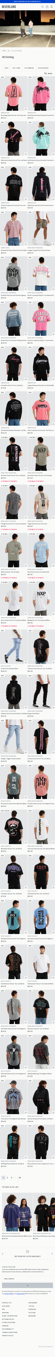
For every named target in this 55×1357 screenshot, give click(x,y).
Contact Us (6, 1303)
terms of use (21, 1293)
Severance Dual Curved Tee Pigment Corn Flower (41, 939)
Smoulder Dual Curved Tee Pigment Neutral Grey (14, 1029)
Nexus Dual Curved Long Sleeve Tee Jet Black (41, 1164)
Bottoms (16, 68)
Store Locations (8, 1322)
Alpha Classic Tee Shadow (10, 572)
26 (20, 1177)
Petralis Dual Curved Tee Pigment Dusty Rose (41, 804)
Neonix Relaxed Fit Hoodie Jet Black (40, 1119)
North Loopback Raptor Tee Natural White (41, 295)
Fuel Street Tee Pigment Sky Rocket (13, 1119)
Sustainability (8, 1329)
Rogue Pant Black (33, 713)
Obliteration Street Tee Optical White (40, 984)
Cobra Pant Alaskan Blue (9, 668)
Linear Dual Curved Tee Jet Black (39, 759)
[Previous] (3, 1254)
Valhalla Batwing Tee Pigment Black (40, 1074)
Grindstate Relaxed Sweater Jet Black (14, 430)
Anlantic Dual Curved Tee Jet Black (13, 475)
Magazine (32, 1316)
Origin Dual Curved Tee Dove (37, 524)
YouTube (32, 1313)
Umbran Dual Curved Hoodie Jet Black (14, 713)
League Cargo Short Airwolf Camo (39, 250)
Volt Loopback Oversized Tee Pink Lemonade (41, 430)
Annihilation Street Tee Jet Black (12, 984)
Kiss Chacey (6, 666)
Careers (5, 1326)
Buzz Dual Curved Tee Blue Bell (38, 572)
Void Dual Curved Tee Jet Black (38, 894)
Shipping (5, 1313)
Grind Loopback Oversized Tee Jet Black (14, 205)
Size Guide (6, 1306)
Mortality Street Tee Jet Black (11, 849)
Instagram (33, 1303)
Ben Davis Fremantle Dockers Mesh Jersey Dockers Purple (17, 1236)
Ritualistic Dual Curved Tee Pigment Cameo (14, 939)
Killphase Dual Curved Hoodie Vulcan (40, 205)
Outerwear (29, 68)
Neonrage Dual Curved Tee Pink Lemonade (14, 115)
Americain (5, 113)
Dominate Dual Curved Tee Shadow (40, 475)
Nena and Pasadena (35, 248)
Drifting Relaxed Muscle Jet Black (12, 1164)
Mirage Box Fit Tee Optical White (39, 620)
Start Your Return (9, 1316)
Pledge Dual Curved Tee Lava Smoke (13, 524)
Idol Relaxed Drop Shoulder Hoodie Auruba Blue (41, 160)
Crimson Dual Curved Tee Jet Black (40, 668)
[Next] (52, 1254)
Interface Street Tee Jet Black (11, 894)
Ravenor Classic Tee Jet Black (38, 1029)
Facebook (32, 1309)
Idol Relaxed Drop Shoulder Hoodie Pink (41, 115)
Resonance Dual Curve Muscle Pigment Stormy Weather (14, 804)
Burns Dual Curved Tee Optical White (13, 620)
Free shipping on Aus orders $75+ (27, 1)
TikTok (31, 1306)
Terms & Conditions (10, 1332)
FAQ (3, 1309)
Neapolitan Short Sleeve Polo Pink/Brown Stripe (14, 250)
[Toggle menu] (50, 6)
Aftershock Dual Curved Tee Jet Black (14, 160)
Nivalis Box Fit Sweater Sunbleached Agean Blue (14, 340)
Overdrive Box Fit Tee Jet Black (12, 385)
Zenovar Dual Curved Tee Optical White (41, 849)
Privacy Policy (8, 1335)
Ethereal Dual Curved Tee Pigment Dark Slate (14, 1074)
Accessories (43, 68)
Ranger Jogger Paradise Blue (11, 759)
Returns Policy (8, 1319)
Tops (6, 68)
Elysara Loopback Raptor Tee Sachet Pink (41, 340)
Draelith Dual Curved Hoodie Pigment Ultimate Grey (14, 295)
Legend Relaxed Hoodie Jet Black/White (41, 385)
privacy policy (8, 1293)
